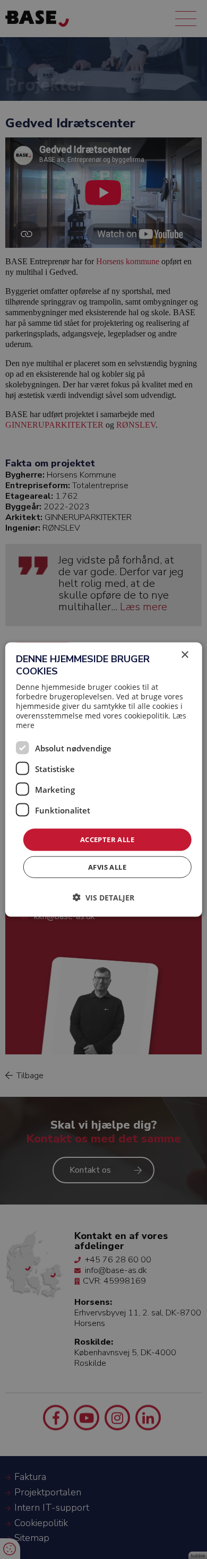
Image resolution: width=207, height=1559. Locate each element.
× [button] (184, 655)
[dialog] (103, 780)
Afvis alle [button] (107, 866)
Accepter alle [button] (107, 839)
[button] (103, 897)
